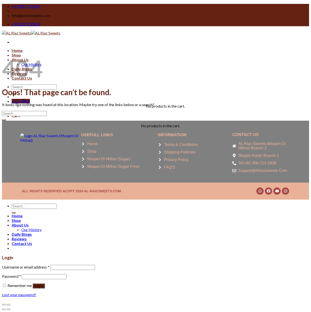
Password (11, 276)
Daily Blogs (22, 234)
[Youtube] (277, 191)
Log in (39, 286)
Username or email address (25, 267)
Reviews (19, 238)
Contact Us (22, 243)
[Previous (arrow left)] (4, 309)
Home (17, 50)
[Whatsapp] (260, 191)
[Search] (14, 212)
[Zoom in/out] (8, 304)
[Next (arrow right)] (8, 309)
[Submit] (4, 120)
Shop (16, 220)
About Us (20, 225)
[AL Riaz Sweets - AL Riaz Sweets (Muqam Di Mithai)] (31, 33)
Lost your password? (19, 294)
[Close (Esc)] (4, 304)
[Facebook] (268, 191)
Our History (31, 229)
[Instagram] (285, 191)
